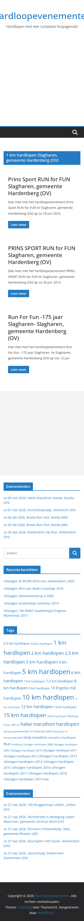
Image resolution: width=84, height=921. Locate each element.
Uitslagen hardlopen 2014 (23, 761)
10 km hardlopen (48, 697)
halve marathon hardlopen (49, 724)
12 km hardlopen (37, 706)
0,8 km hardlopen (42, 643)
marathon (39, 737)
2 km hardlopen (47, 653)
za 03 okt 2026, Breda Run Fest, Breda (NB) (35, 525)
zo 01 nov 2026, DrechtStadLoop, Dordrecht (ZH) (39, 510)
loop (27, 737)
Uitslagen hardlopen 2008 (38, 744)
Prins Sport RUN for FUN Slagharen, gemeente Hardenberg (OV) (39, 186)
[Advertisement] (42, 82)
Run (7, 743)
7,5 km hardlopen (59, 681)
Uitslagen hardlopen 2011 (60, 750)
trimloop (16, 744)
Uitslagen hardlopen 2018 (47, 773)
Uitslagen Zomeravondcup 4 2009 (29, 596)
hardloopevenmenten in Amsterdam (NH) (28, 731)
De (14, 724)
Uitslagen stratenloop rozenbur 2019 (31, 603)
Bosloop (73, 716)
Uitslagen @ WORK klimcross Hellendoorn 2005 (39, 581)
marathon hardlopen (62, 738)
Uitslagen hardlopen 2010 (26, 750)
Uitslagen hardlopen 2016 (31, 767)
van (46, 779)
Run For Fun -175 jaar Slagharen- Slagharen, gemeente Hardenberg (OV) (37, 327)
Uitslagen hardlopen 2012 (20, 756)
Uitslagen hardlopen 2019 (23, 779)
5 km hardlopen (46, 671)
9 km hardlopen (39, 688)
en (18, 725)
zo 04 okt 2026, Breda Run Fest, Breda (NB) (35, 517)
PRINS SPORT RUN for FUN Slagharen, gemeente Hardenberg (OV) (41, 255)
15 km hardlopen (25, 715)
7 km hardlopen (34, 681)
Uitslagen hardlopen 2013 (57, 756)
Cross (7, 725)
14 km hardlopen (65, 707)
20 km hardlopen (57, 716)
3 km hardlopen (42, 662)
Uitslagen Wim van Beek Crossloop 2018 (33, 588)
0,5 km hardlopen (17, 644)
